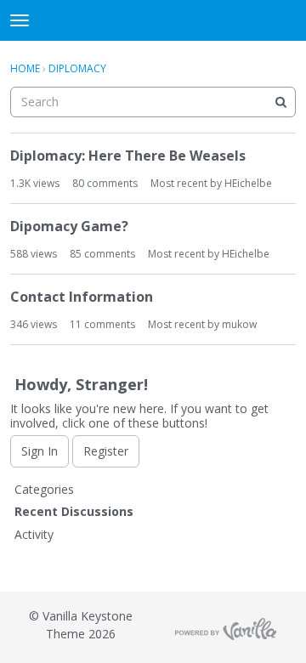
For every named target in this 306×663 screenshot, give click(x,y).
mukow (239, 324)
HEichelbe (248, 183)
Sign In (39, 451)
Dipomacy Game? (69, 226)
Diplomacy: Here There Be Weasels (128, 155)
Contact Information (81, 296)
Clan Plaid (153, 21)
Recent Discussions (73, 511)
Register (105, 451)
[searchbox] (153, 102)
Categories (44, 489)
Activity (34, 534)
